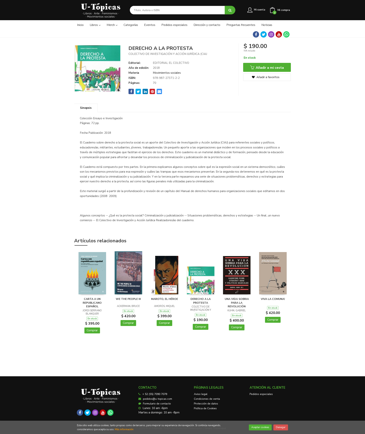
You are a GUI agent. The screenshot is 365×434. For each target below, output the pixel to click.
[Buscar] (230, 10)
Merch (111, 25)
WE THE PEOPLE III (128, 299)
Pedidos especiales (261, 394)
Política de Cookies (205, 408)
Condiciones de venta (207, 399)
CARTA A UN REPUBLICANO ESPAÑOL (92, 302)
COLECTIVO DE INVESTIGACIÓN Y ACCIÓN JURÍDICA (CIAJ (168, 54)
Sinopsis (86, 108)
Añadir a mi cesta (269, 67)
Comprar (92, 330)
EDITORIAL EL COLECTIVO (171, 63)
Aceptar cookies (260, 427)
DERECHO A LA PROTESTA (200, 301)
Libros (94, 25)
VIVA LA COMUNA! (273, 299)
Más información (124, 429)
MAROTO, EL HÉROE (164, 299)
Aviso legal (200, 394)
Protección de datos (206, 403)
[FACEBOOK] (256, 34)
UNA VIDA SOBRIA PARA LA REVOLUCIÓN (237, 302)
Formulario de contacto (157, 403)
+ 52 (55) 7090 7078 (154, 394)
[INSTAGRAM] (271, 34)
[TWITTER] (263, 34)
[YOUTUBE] (279, 34)
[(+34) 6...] (286, 34)
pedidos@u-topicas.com (157, 399)
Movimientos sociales (167, 73)
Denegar (281, 427)
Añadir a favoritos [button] (267, 77)
